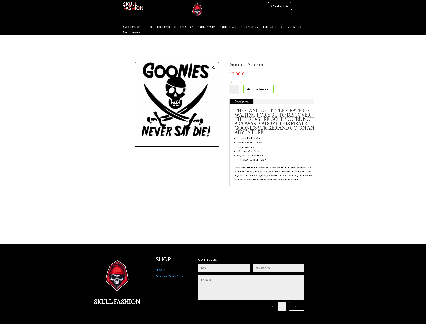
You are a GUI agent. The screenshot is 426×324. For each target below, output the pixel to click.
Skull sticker (269, 27)
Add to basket (258, 89)
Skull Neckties (249, 27)
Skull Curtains (131, 32)
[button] (214, 68)
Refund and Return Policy (169, 276)
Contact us (279, 6)
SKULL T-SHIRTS (183, 27)
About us (160, 269)
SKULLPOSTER (207, 27)
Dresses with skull (290, 27)
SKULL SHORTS (160, 27)
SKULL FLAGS (228, 27)
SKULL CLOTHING (135, 27)
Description (241, 101)
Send (297, 306)
